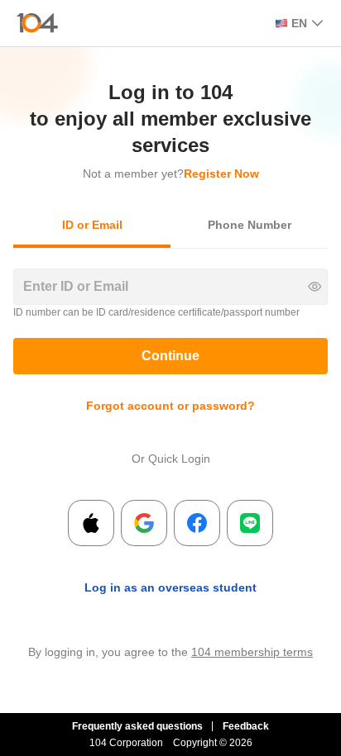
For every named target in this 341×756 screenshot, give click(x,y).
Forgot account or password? (170, 405)
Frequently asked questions (137, 726)
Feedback (246, 726)
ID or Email (92, 224)
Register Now (221, 173)
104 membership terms (252, 652)
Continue (170, 356)
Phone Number (249, 224)
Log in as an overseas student (170, 587)
